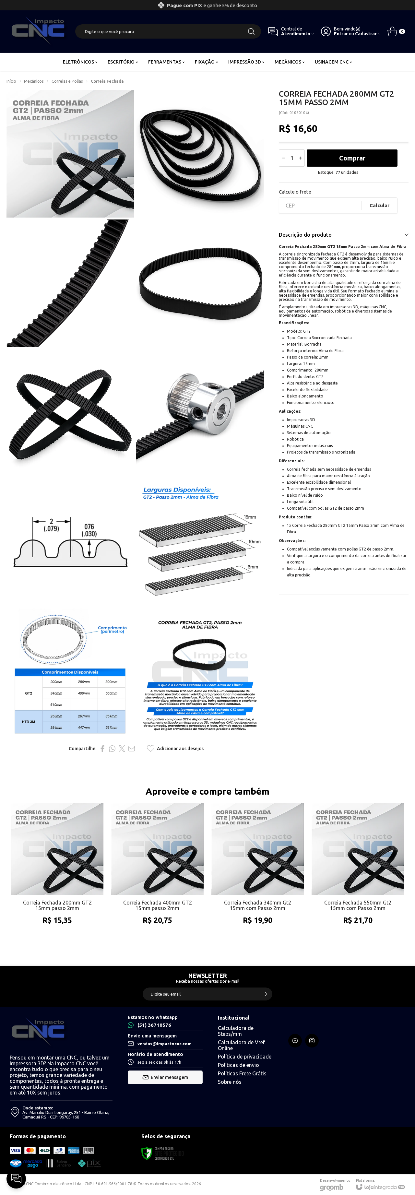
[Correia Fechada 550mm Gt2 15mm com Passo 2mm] (358, 870)
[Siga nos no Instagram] (312, 1040)
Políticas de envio (238, 1065)
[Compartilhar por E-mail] (131, 748)
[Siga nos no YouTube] (295, 1040)
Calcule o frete (295, 191)
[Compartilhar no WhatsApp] (112, 748)
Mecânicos (34, 81)
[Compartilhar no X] (122, 748)
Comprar (352, 158)
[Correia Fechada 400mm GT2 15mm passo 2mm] (157, 870)
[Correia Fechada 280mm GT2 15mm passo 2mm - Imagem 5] (70, 413)
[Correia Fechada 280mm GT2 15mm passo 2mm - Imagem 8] (200, 543)
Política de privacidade (244, 1056)
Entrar (341, 33)
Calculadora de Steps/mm (236, 1031)
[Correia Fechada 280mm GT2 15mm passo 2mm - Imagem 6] (200, 413)
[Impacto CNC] (39, 31)
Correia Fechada (107, 81)
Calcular (379, 205)
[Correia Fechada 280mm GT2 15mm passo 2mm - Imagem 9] (70, 672)
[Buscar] (251, 31)
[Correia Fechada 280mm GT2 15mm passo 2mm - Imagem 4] (200, 283)
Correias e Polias (67, 81)
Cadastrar (366, 33)
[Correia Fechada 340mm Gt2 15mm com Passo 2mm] (257, 870)
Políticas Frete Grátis (242, 1073)
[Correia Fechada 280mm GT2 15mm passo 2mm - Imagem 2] (200, 154)
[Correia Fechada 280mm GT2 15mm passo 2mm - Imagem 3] (70, 283)
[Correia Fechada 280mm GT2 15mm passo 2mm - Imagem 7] (70, 543)
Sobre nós (230, 1082)
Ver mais (57, 901)
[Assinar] (265, 994)
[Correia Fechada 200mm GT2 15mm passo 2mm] (57, 870)
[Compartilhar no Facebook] (102, 748)
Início (11, 81)
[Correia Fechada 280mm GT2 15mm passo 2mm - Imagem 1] (70, 154)
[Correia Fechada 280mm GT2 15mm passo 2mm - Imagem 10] (200, 672)
